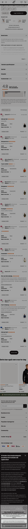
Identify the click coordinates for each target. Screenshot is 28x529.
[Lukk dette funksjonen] (25, 507)
